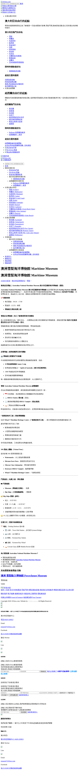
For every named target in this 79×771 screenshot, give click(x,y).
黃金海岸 (12, 45)
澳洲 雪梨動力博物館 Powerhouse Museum (24, 575)
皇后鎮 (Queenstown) (16, 224)
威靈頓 (11, 124)
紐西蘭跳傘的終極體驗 (13, 143)
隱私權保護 (42, 593)
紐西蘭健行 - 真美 (15, 134)
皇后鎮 (11, 113)
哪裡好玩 (8, 258)
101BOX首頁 (5, 281)
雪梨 (10, 36)
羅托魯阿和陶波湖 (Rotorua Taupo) (21, 230)
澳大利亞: (4, 735)
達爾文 (11, 60)
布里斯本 (12, 41)
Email (3, 623)
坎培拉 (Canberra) (15, 207)
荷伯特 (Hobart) (14, 205)
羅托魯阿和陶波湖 (15, 119)
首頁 (6, 166)
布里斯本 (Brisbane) (16, 194)
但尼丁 (11, 115)
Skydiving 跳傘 (12, 150)
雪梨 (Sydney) (14, 189)
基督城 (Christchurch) (16, 222)
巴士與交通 (69, 590)
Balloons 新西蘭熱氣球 (17, 132)
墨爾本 (11, 38)
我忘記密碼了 (52, 671)
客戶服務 (11, 593)
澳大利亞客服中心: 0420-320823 (12, 739)
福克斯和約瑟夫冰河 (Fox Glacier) (21, 228)
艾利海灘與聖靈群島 (16, 62)
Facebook (4, 630)
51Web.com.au (33, 601)
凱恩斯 (11, 43)
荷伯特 (11, 51)
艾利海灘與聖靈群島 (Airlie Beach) (21, 215)
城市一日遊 (5, 590)
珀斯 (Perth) (13, 200)
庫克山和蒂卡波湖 (15, 121)
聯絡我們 (8, 263)
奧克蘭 (11, 108)
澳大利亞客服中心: (7, 616)
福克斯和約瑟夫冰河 (16, 117)
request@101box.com (8, 627)
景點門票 (24, 590)
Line (2, 645)
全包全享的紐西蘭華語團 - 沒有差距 (18, 145)
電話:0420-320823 (7, 619)
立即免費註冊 (14, 695)
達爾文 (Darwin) (14, 213)
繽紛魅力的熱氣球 (46, 590)
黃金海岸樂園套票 (13, 152)
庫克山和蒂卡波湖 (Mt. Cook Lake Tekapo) (24, 233)
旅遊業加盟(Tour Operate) (32, 597)
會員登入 (8, 256)
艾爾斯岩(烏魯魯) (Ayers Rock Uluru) (22, 209)
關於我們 (4, 593)
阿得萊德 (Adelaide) (16, 202)
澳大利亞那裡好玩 (18, 281)
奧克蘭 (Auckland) (15, 220)
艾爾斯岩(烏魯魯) (15, 56)
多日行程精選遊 (15, 590)
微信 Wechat (5, 638)
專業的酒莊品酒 (59, 590)
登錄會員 (43, 671)
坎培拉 (11, 54)
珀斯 (10, 47)
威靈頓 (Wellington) (16, 235)
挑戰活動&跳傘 (34, 590)
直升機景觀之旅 (10, 86)
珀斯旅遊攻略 (10, 80)
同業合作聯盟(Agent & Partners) (12, 597)
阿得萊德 (12, 49)
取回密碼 (23, 712)
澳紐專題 (8, 261)
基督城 (11, 111)
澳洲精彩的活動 (15, 71)
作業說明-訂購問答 (30, 593)
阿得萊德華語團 (10, 82)
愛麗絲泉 (12, 58)
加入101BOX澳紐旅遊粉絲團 (11, 634)
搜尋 (21, 4)
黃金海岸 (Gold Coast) (16, 198)
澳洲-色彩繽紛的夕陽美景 (14, 84)
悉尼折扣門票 (11, 147)
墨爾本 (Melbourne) (16, 192)
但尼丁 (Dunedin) (15, 226)
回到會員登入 (24, 695)
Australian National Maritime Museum (28, 560)
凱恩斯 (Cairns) (14, 196)
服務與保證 (19, 593)
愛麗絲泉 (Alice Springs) (17, 211)
